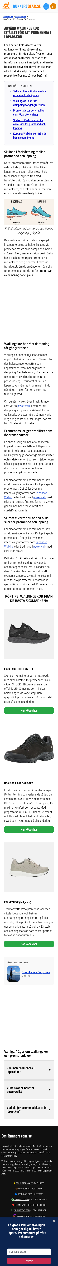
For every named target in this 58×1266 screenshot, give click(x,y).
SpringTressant (24, 1183)
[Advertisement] (29, 309)
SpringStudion (25, 1194)
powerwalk (23, 406)
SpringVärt (21, 1205)
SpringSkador (22, 1199)
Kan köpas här (29, 710)
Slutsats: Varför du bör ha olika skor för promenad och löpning (29, 124)
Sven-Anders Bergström (36, 972)
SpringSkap (24, 1188)
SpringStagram (24, 1216)
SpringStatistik (22, 1210)
